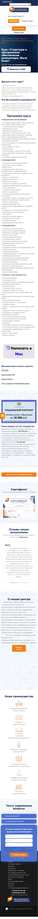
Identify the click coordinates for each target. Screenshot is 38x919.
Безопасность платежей (15, 877)
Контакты (11, 886)
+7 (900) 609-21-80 (18, 893)
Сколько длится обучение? (14, 821)
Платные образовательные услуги (18, 875)
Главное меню (7, 1)
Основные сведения (14, 864)
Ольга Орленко (12, 545)
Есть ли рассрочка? (12, 816)
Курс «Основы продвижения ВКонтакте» (15, 383)
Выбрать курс (19, 32)
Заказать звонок (19, 28)
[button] (10, 582)
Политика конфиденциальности (18, 888)
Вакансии (11, 883)
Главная (10, 862)
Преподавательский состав (17, 873)
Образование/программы (16, 870)
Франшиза (11, 866)
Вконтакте (24, 537)
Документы (11, 868)
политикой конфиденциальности (25, 849)
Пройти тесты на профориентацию (19, 474)
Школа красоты (7, 379)
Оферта (10, 879)
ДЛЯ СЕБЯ (4, 370)
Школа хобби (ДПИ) (8, 374)
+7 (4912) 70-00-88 (18, 890)
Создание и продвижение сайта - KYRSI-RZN (21, 908)
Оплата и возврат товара (15, 881)
